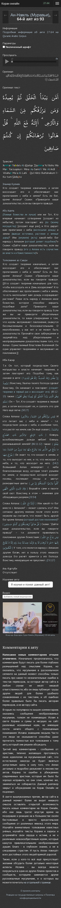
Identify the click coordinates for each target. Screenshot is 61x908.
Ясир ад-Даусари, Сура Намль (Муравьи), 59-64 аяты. (30, 635)
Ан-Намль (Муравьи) (30, 15)
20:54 (33, 497)
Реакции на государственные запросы (25, 894)
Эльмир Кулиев (11, 184)
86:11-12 (37, 444)
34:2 (55, 463)
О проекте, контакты (30, 890)
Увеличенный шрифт (18, 47)
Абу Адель (8, 210)
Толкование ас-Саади (15, 260)
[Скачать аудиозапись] (57, 58)
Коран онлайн (10, 3)
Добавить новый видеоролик (18, 596)
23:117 (50, 560)
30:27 (25, 410)
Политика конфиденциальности (37, 896)
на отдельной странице (37, 882)
